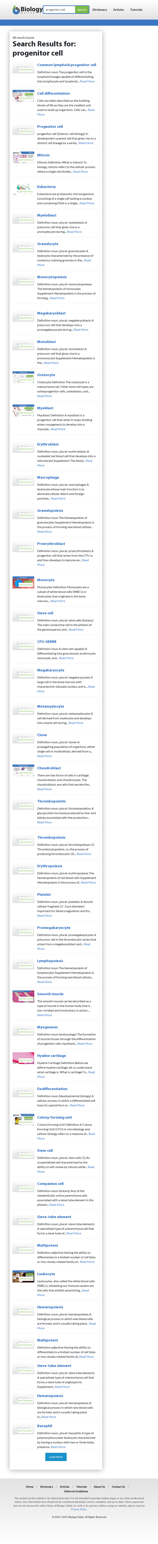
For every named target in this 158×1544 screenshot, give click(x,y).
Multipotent (47, 1246)
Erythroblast (48, 444)
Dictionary (99, 9)
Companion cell (50, 1184)
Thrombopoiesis (51, 838)
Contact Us (118, 1486)
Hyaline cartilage (51, 1056)
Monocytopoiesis (52, 277)
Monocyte (46, 580)
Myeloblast (46, 215)
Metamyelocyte (50, 707)
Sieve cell (45, 613)
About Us (99, 1486)
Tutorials (136, 9)
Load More (56, 1457)
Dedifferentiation (52, 1089)
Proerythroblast (51, 544)
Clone (42, 735)
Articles (118, 9)
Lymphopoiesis (50, 961)
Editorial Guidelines (76, 1491)
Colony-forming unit (54, 1118)
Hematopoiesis (50, 1307)
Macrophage (48, 478)
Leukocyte (46, 1274)
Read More (87, 81)
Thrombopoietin (51, 801)
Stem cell (45, 1151)
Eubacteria (46, 187)
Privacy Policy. (79, 1509)
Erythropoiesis (49, 866)
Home (29, 1486)
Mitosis (43, 155)
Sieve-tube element (54, 1217)
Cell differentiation (53, 94)
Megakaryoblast (51, 313)
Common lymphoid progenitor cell (66, 65)
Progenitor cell (50, 127)
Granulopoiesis (50, 511)
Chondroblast (49, 768)
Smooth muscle (50, 994)
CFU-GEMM (46, 642)
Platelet (44, 895)
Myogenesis (47, 1027)
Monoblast (46, 342)
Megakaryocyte (50, 670)
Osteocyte (46, 375)
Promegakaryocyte (54, 928)
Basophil (44, 1426)
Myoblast (45, 408)
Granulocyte (47, 244)
